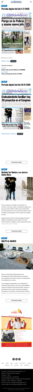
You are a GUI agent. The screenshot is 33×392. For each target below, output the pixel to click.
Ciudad (16, 363)
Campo (11, 363)
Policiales (16, 365)
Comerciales (26, 365)
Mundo (7, 363)
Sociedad (7, 365)
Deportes (29, 363)
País (11, 365)
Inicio (3, 363)
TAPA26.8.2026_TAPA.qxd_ (8, 134)
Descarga (13, 61)
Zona (21, 365)
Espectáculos (22, 363)
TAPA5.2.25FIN (5, 61)
